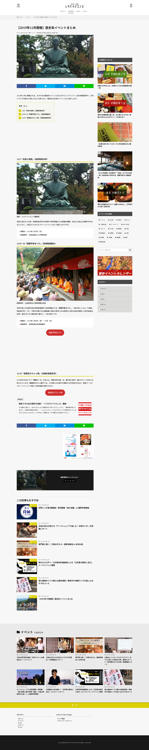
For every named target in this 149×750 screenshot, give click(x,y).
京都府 (40, 33)
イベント (71, 11)
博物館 (118, 237)
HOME (20, 17)
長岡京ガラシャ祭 (55, 392)
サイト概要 (61, 719)
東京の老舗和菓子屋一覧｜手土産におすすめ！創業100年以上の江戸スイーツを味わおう (114, 116)
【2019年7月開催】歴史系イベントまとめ (56, 599)
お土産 (111, 220)
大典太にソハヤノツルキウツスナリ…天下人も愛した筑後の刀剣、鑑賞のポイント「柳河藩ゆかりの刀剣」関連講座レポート (118, 660)
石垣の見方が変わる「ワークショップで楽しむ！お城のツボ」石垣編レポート (66, 527)
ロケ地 (111, 229)
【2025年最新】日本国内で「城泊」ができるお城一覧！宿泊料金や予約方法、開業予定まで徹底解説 (115, 175)
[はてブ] (64, 86)
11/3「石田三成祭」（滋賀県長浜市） (33, 111)
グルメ (78, 11)
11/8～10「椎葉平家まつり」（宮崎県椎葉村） (35, 114)
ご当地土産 (103, 224)
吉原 (126, 237)
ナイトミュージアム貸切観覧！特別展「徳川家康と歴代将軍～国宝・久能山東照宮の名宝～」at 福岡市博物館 (30, 692)
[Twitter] (45, 86)
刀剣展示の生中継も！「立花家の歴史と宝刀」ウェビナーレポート (59, 691)
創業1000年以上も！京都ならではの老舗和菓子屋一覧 (115, 87)
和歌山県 (102, 242)
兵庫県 (120, 233)
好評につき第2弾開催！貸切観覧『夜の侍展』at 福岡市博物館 (64, 508)
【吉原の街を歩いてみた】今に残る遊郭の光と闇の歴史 (114, 145)
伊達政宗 (102, 233)
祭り (57, 33)
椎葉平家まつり (55, 332)
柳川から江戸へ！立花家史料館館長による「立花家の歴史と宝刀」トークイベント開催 (66, 563)
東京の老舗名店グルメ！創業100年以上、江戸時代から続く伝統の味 (115, 205)
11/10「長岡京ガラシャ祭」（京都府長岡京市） (36, 118)
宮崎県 (44, 33)
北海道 (102, 237)
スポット (63, 11)
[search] (130, 250)
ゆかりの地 (126, 224)
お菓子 (120, 220)
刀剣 (127, 233)
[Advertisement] (55, 137)
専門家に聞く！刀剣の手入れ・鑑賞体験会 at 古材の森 (61, 544)
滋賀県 (53, 33)
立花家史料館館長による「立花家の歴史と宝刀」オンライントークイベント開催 (89, 691)
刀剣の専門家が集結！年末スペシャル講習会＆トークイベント (30, 658)
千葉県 (110, 237)
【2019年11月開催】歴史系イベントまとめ (45, 17)
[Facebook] (26, 86)
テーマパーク (114, 224)
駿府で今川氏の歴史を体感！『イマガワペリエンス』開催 (42, 404)
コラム (85, 11)
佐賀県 (111, 233)
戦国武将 (48, 33)
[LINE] (84, 86)
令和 (127, 229)
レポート (102, 229)
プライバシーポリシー (64, 721)
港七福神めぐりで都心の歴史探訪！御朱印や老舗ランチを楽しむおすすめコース (66, 582)
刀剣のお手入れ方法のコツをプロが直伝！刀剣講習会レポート (59, 658)
